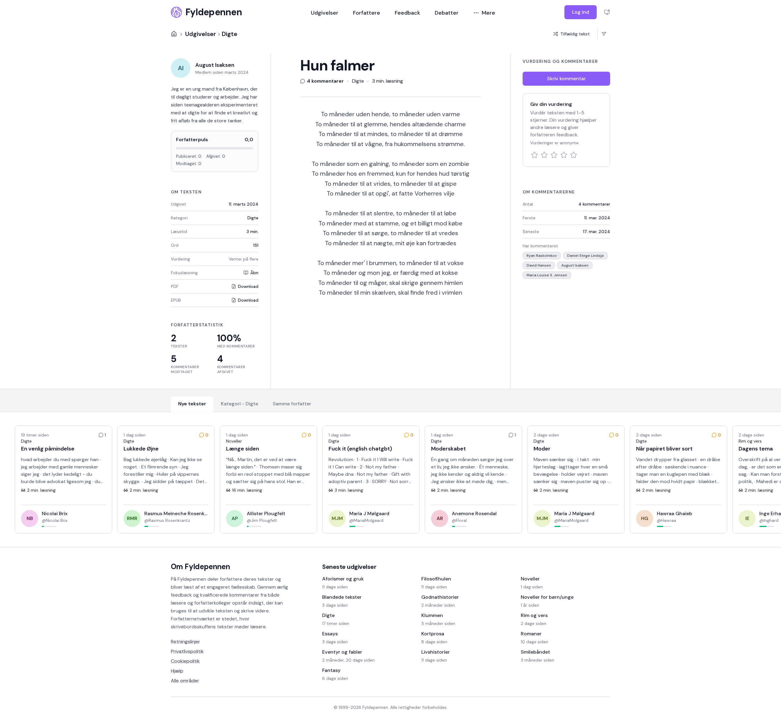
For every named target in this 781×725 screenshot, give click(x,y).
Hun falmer (337, 65)
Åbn (254, 272)
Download (248, 286)
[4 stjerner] (564, 155)
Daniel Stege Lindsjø (585, 255)
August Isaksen (574, 265)
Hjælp (177, 671)
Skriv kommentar (566, 78)
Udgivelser (324, 12)
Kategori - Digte (239, 403)
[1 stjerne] (534, 155)
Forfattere (366, 12)
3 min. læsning (387, 81)
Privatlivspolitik (187, 651)
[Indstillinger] (607, 12)
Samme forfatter (292, 403)
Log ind (580, 12)
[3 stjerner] (554, 155)
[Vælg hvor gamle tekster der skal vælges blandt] (603, 33)
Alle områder (185, 680)
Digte (229, 34)
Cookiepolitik (185, 661)
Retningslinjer (185, 641)
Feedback (407, 12)
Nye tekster (192, 403)
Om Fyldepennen (200, 566)
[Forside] (174, 34)
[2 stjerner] (544, 155)
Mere (488, 12)
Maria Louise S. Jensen (547, 275)
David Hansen (539, 265)
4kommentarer (594, 204)
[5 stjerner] (573, 155)
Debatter (447, 12)
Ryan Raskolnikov (542, 255)
